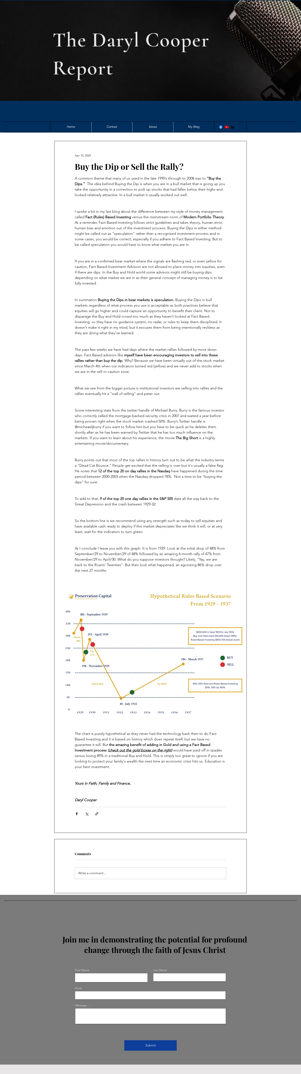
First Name (82, 970)
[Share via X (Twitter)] (87, 814)
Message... (82, 1005)
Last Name (160, 970)
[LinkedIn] (232, 127)
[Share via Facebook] (77, 814)
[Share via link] (97, 814)
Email (78, 988)
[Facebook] (220, 127)
